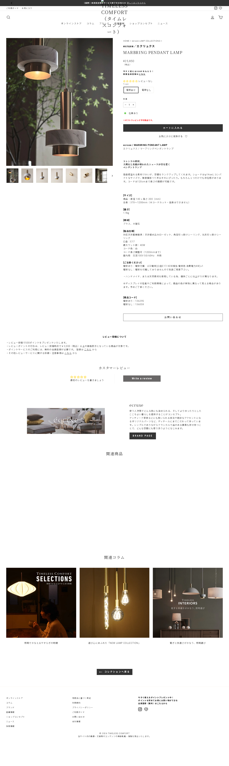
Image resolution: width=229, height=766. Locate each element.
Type (126, 84)
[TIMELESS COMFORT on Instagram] (140, 709)
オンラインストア (71, 23)
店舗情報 (10, 712)
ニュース (163, 23)
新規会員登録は (134, 74)
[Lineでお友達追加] (146, 709)
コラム (90, 23)
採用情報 (10, 726)
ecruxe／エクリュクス (139, 46)
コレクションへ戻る (116, 671)
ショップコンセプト (141, 23)
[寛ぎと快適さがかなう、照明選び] (188, 603)
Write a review (142, 378)
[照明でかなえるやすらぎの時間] (41, 603)
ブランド (10, 707)
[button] (130, 81)
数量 (125, 99)
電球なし (146, 90)
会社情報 (76, 721)
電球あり (131, 90)
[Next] (107, 102)
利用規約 (76, 703)
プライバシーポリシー (82, 707)
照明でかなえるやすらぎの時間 (41, 643)
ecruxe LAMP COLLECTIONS (146, 41)
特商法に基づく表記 (81, 698)
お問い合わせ (78, 717)
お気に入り (27, 8)
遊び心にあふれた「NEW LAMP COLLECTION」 (114, 643)
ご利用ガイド (12, 8)
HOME (126, 41)
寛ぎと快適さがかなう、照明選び (188, 643)
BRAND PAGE (143, 436)
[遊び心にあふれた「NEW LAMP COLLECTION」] (115, 603)
